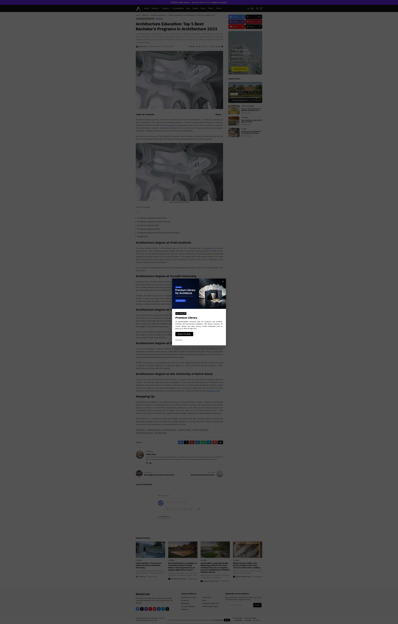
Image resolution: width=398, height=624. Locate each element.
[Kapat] (223, 281)
